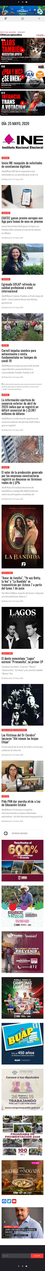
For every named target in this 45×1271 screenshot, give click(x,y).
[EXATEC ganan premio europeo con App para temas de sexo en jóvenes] (22, 196)
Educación (6, 213)
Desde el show (7, 573)
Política (5, 796)
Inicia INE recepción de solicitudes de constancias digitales (22, 165)
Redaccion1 (11, 1235)
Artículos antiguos (20, 833)
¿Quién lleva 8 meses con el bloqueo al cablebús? (20, 1230)
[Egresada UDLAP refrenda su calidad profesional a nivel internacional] (22, 259)
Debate (16, 1227)
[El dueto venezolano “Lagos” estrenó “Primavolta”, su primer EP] (22, 628)
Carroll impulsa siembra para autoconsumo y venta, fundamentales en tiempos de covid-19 (19, 355)
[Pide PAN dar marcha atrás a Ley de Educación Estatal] (22, 776)
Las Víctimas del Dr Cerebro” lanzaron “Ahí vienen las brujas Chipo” (20, 738)
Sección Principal (20, 730)
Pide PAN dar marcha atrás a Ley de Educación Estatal (21, 803)
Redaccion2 (8, 179)
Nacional (5, 158)
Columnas (8, 1227)
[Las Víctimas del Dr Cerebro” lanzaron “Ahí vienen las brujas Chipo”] (22, 705)
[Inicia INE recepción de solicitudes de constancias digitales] (22, 141)
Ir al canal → (41, 35)
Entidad (5, 345)
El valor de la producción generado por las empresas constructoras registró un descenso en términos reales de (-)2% (22, 477)
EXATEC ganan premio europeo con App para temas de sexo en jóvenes (22, 220)
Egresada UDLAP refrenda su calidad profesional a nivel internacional (19, 287)
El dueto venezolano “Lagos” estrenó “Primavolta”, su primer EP (22, 660)
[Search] (39, 18)
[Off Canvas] (6, 18)
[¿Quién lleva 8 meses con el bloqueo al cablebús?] (22, 1222)
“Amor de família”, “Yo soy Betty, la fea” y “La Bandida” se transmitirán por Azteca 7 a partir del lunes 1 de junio (22, 582)
